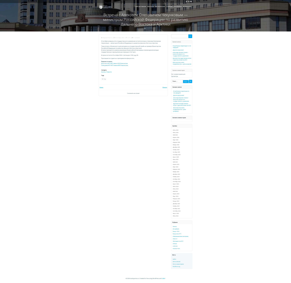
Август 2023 (176, 213)
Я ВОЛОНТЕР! (176, 248)
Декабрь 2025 (176, 147)
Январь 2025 (176, 171)
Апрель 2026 (176, 137)
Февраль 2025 (176, 169)
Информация (178, 6)
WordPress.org (176, 266)
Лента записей (176, 261)
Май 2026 (175, 135)
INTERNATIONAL (187, 6)
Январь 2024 (176, 201)
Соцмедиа (169, 6)
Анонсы (103, 72)
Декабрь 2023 (176, 203)
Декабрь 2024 (176, 174)
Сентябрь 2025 (177, 154)
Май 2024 (175, 191)
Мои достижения (140, 6)
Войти (174, 259)
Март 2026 (175, 140)
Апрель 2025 (176, 164)
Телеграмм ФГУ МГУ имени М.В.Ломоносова (114, 65)
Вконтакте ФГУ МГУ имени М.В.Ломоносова (114, 63)
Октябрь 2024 (176, 179)
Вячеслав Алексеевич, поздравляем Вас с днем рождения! (179, 109)
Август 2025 (176, 157)
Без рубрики (176, 229)
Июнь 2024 (175, 189)
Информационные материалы (180, 236)
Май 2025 (175, 162)
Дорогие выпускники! (178, 50)
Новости (109, 72)
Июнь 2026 (175, 132)
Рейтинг (175, 243)
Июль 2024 (175, 186)
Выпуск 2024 (176, 231)
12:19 (128, 37)
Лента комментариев (178, 264)
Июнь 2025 (175, 159)
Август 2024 (176, 184)
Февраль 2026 (176, 142)
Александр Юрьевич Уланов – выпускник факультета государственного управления (180, 54)
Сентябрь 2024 (177, 181)
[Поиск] (190, 36)
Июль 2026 (175, 130)
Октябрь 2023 (176, 208)
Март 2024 (175, 196)
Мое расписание (160, 6)
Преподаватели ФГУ (178, 241)
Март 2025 (175, 167)
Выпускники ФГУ (177, 234)
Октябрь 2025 (176, 152)
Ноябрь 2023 (176, 206)
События (175, 246)
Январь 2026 (176, 144)
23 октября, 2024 (119, 37)
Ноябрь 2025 (176, 149)
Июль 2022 (175, 216)
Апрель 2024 (176, 193)
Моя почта (150, 6)
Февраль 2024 (176, 198)
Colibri (163, 278)
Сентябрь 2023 (177, 211)
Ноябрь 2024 (176, 176)
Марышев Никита (107, 37)
